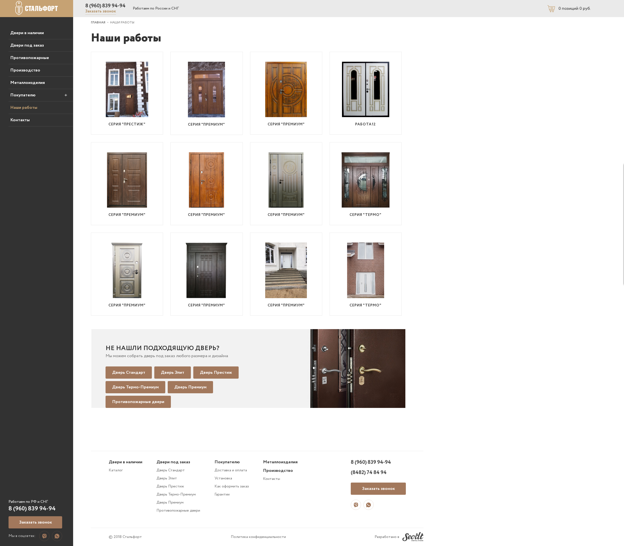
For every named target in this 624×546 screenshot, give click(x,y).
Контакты (20, 120)
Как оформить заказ (231, 486)
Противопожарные (29, 58)
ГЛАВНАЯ (98, 22)
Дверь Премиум (190, 387)
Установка (223, 478)
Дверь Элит (172, 372)
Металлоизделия (27, 83)
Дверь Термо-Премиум (135, 387)
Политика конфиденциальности (258, 537)
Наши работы (23, 107)
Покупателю (23, 95)
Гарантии (222, 494)
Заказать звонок (100, 11)
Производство (25, 70)
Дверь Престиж (216, 372)
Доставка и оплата (230, 470)
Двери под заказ (27, 45)
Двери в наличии (27, 33)
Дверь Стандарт (128, 372)
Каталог (116, 470)
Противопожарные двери (138, 402)
